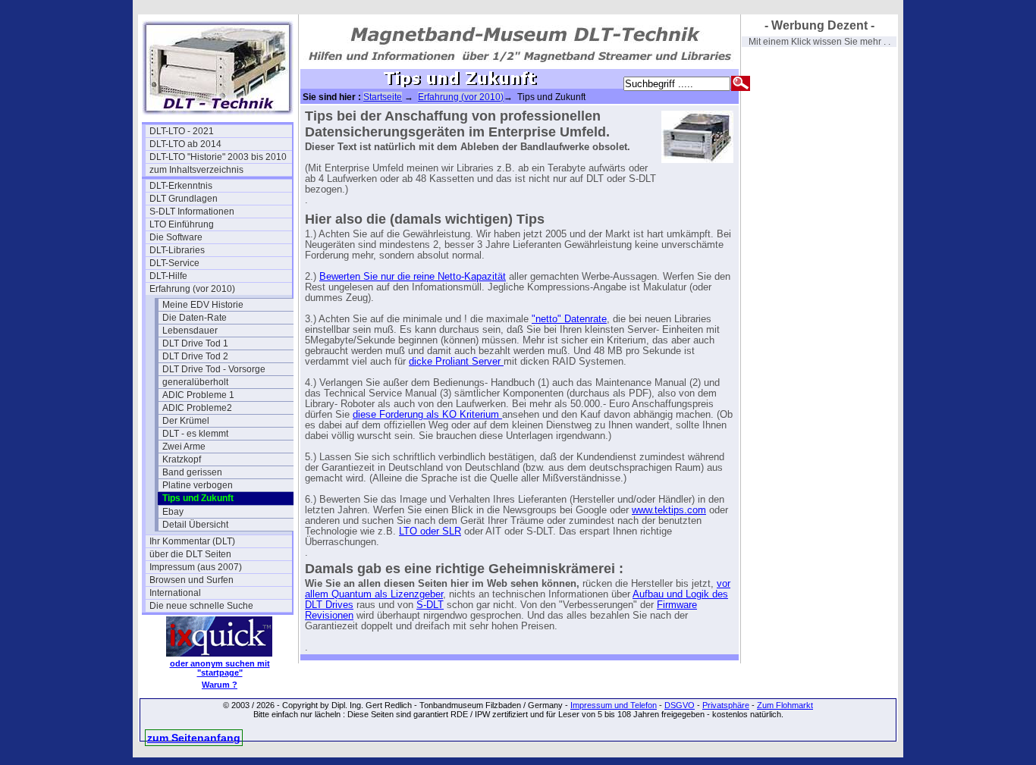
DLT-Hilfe (168, 276)
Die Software (175, 237)
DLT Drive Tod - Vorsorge (213, 369)
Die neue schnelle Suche (201, 605)
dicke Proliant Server (456, 361)
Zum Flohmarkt (785, 705)
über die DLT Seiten (190, 554)
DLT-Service (174, 263)
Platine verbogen (197, 485)
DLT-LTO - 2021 (181, 131)
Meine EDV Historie (202, 304)
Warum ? (219, 684)
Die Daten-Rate (194, 317)
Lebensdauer (190, 330)
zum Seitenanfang (193, 738)
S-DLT (430, 605)
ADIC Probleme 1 (198, 395)
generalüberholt (195, 382)
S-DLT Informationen (191, 211)
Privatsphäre (725, 705)
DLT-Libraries (177, 250)
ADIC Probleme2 (197, 408)
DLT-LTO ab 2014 (185, 144)
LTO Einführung (181, 224)
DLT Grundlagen (183, 198)
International (175, 593)
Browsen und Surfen (191, 580)
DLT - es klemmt (195, 433)
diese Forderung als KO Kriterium (427, 414)
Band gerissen (192, 472)
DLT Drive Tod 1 (195, 343)
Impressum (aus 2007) (195, 567)
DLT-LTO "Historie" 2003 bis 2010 (218, 157)
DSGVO (679, 705)
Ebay (173, 511)
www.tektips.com (669, 510)
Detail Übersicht (195, 524)
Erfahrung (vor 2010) (192, 289)
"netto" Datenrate (569, 319)
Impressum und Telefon (613, 705)
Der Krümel (185, 420)
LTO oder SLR (430, 531)
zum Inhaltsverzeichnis (196, 170)
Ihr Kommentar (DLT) (192, 541)
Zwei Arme (184, 446)
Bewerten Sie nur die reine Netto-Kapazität (412, 276)
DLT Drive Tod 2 (195, 356)
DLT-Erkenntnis (180, 185)
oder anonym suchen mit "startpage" (220, 668)
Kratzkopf (181, 459)
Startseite (382, 97)
